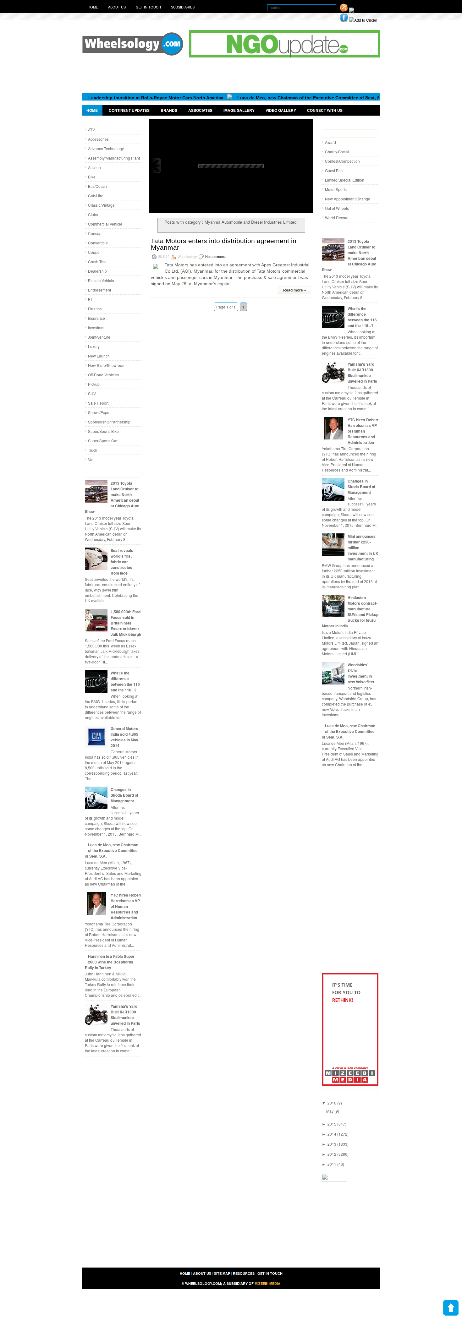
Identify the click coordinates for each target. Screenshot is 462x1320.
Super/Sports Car (103, 440)
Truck (92, 450)
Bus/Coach (97, 186)
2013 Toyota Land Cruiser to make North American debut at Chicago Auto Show (112, 497)
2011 (332, 1164)
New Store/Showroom (106, 365)
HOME (185, 1273)
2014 (332, 1134)
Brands (169, 110)
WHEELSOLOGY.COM (203, 1283)
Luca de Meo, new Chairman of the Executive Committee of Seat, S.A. (288, 97)
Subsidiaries (183, 7)
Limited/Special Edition (344, 180)
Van (91, 459)
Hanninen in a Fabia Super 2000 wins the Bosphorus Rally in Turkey (110, 961)
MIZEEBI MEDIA (267, 1283)
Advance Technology (106, 148)
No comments (216, 257)
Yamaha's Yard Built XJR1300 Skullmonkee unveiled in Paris (125, 1014)
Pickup (94, 384)
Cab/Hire (95, 195)
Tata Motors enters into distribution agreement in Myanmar (223, 244)
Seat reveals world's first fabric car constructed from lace (122, 562)
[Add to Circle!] (363, 20)
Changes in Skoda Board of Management (124, 795)
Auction (94, 167)
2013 (332, 1144)
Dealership (97, 271)
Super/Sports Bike (103, 431)
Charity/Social (337, 151)
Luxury (94, 346)
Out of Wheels (337, 208)
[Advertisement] (231, 75)
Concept (95, 233)
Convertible (98, 242)
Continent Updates (129, 110)
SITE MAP (222, 1273)
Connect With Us (325, 110)
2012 (332, 1154)
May (330, 1111)
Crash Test (97, 261)
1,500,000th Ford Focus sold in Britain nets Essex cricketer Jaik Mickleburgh (126, 623)
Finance (95, 308)
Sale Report (98, 403)
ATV (91, 129)
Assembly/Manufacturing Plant (114, 158)
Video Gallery (281, 110)
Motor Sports (336, 189)
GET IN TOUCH (270, 1273)
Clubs (93, 214)
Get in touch (148, 7)
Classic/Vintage (101, 205)
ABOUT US (202, 1273)
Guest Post (334, 170)
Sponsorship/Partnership (109, 421)
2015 (332, 1123)
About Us (117, 7)
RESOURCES (244, 1273)
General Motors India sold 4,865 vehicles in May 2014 (124, 737)
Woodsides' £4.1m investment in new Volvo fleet (361, 673)
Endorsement (99, 289)
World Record (337, 217)
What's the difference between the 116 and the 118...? (125, 681)
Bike (92, 176)
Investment (97, 327)
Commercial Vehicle (105, 223)
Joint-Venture (99, 337)
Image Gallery (239, 110)
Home (93, 7)
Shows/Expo (98, 412)
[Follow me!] (361, 10)
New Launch (99, 355)
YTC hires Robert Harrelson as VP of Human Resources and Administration (126, 906)
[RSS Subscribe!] (343, 10)
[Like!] (343, 20)
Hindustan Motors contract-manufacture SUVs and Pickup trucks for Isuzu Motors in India (350, 612)
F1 (90, 299)
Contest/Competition (342, 161)
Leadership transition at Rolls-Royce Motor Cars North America (132, 97)
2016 (332, 1102)
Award (330, 142)
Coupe (94, 252)
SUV (92, 393)
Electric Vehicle (101, 280)
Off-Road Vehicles (103, 374)
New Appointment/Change (347, 198)
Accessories (98, 139)
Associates (200, 110)
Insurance (96, 318)
